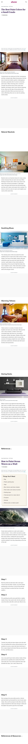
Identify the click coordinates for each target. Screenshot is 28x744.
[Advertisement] (14, 32)
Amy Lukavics (4, 466)
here (24, 49)
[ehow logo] (14, 2)
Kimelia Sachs (4, 15)
